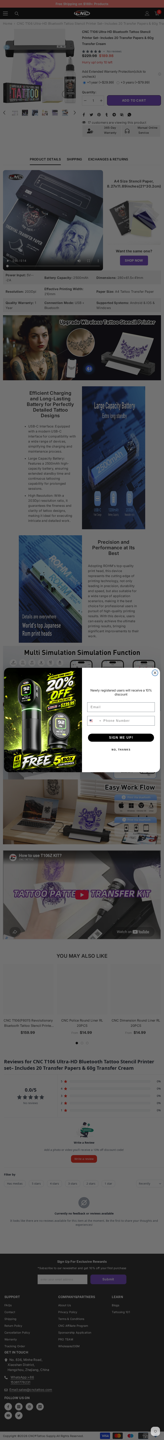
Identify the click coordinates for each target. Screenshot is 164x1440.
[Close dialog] (155, 673)
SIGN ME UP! (121, 737)
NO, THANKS (121, 749)
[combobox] (94, 720)
